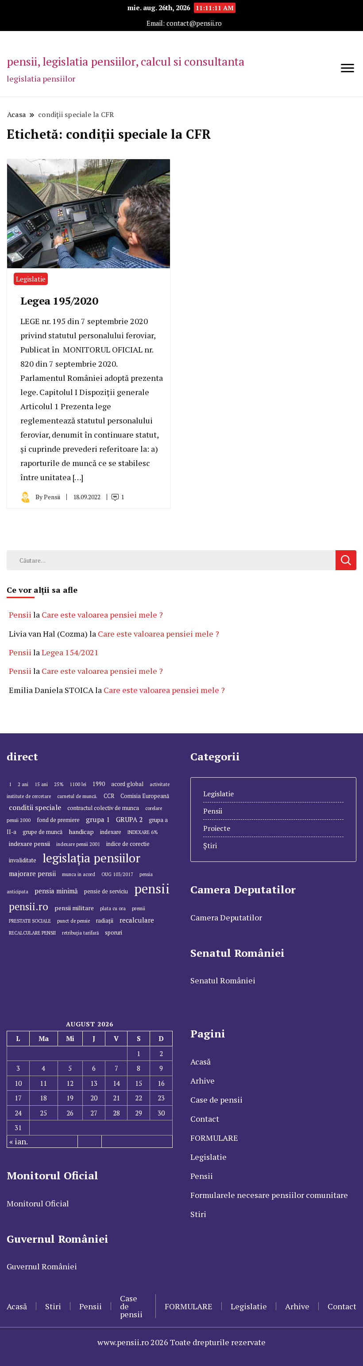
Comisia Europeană (144, 796)
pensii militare (74, 908)
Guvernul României (42, 1266)
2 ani (23, 784)
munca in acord (78, 874)
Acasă (200, 1061)
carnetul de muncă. (77, 796)
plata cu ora (113, 908)
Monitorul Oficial (38, 1203)
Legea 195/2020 (59, 301)
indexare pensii (29, 843)
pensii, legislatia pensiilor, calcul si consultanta (125, 61)
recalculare (137, 920)
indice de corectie (128, 844)
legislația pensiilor (91, 858)
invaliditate (22, 860)
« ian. (18, 1141)
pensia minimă (56, 890)
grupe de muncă (42, 832)
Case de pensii (216, 1099)
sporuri (113, 932)
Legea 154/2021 (70, 652)
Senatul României (222, 980)
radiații (104, 920)
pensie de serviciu (106, 891)
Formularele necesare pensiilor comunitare (269, 1195)
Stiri (198, 1214)
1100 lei (78, 784)
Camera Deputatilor (226, 917)
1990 (99, 784)
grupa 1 (98, 819)
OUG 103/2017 (117, 874)
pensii (152, 888)
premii (138, 908)
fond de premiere (58, 820)
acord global (127, 784)
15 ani (41, 784)
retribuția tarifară (80, 933)
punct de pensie (73, 921)
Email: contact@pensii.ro (184, 23)
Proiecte (216, 828)
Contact (204, 1118)
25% (58, 784)
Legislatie (31, 278)
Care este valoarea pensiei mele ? (102, 614)
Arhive (202, 1080)
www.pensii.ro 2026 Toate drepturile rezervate (181, 1342)
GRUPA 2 (129, 819)
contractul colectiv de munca (103, 808)
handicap (81, 831)
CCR (109, 796)
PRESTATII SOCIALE (30, 921)
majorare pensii (32, 873)
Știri (210, 845)
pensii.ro (28, 906)
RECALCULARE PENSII (32, 933)
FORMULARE (214, 1137)
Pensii (20, 614)
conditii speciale (35, 807)
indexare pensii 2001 (78, 844)
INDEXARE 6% (142, 832)
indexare (110, 832)
